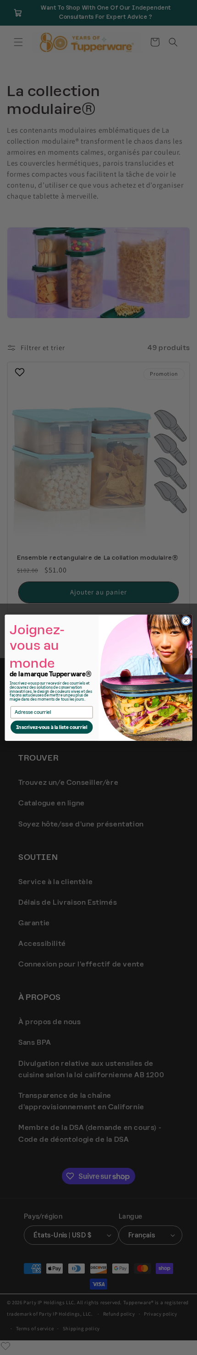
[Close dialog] (186, 620)
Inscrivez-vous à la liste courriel (52, 727)
